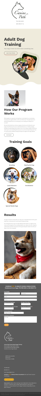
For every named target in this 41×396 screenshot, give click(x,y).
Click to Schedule (9, 379)
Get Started (8, 135)
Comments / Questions (9, 315)
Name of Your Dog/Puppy (9, 302)
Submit (6, 324)
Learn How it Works (10, 53)
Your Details (7, 291)
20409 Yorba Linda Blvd (10, 356)
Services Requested (8, 311)
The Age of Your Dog (25, 302)
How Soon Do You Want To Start (11, 306)
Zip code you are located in (27, 306)
